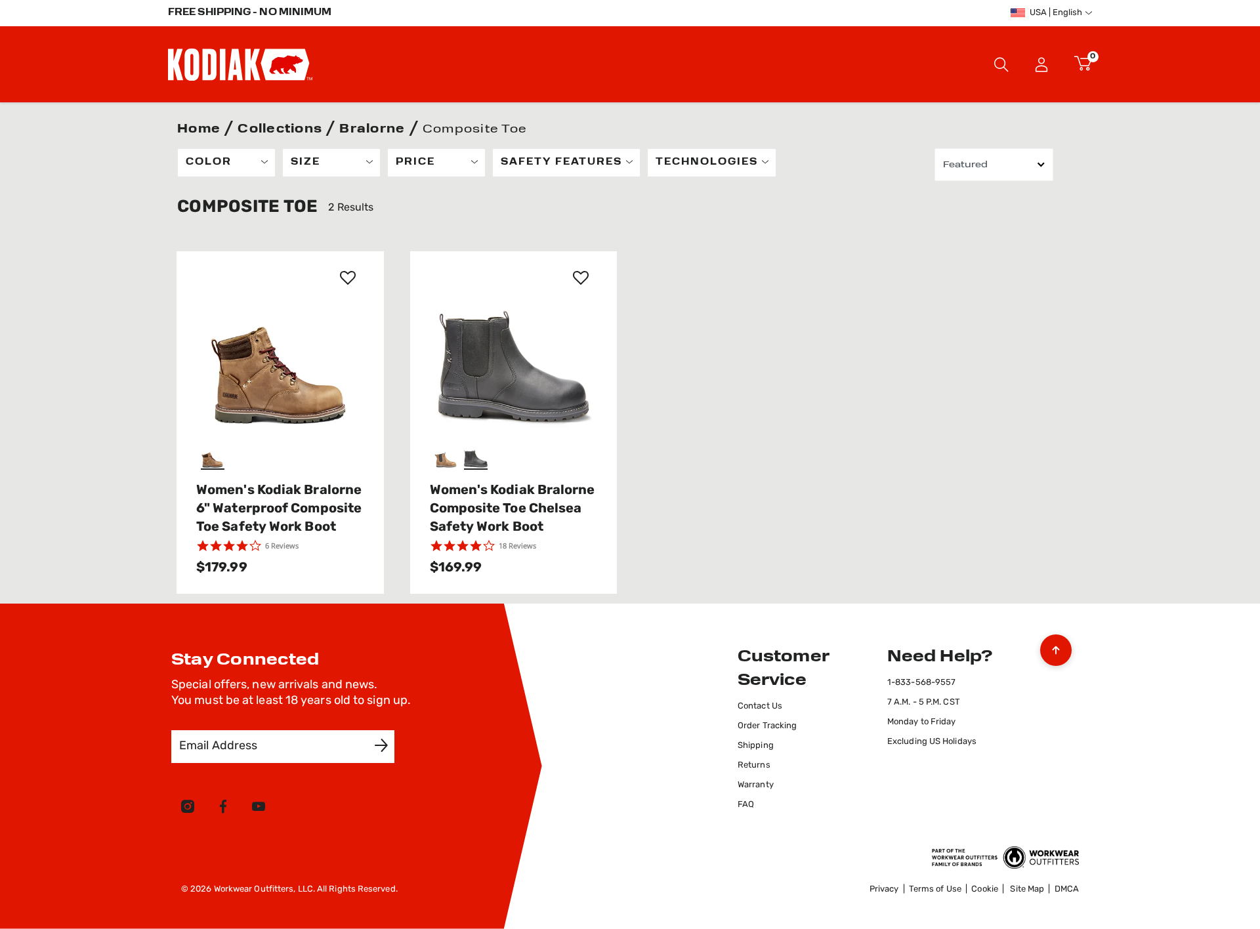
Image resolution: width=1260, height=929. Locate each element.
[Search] (1001, 64)
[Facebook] (223, 808)
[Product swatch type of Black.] (477, 457)
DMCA (1067, 889)
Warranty (756, 785)
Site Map (1027, 889)
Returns (754, 765)
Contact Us (760, 706)
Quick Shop (280, 405)
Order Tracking (767, 726)
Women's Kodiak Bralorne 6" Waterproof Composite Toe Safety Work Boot (279, 509)
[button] (1042, 64)
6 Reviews (282, 545)
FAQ (746, 804)
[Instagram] (187, 808)
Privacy (884, 889)
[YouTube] (258, 808)
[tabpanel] (630, 371)
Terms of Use (935, 889)
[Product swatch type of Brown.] (214, 457)
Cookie (984, 889)
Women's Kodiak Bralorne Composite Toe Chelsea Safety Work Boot (512, 509)
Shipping (756, 745)
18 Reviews (517, 545)
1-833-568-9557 (921, 682)
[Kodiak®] (240, 64)
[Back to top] (1056, 647)
